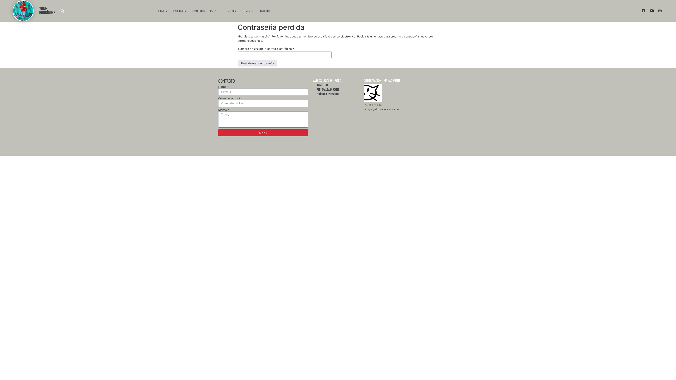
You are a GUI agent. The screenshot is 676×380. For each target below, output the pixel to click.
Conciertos (198, 11)
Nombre (223, 87)
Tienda (246, 11)
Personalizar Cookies (328, 89)
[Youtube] (651, 11)
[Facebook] (643, 11)
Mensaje (223, 110)
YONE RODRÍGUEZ (47, 11)
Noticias (232, 11)
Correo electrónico (230, 98)
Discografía (180, 11)
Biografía (162, 11)
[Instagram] (660, 11)
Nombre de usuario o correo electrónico (273, 48)
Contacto (264, 11)
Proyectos (216, 11)
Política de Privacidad (328, 94)
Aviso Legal (322, 85)
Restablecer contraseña (257, 63)
